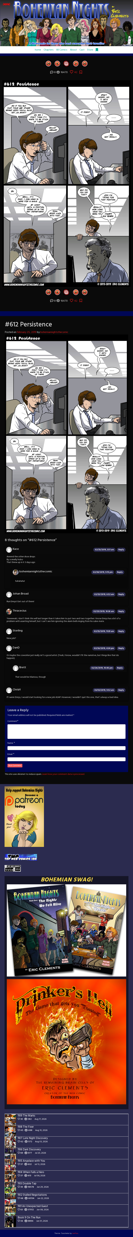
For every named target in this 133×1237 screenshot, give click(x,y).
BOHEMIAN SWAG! (66, 880)
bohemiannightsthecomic (54, 332)
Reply (121, 549)
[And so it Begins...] (48, 63)
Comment (12, 721)
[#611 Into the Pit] (57, 63)
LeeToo (75, 1233)
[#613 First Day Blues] (76, 63)
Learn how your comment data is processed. (63, 774)
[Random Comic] (66, 63)
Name (10, 743)
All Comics (61, 50)
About (73, 50)
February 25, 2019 (26, 332)
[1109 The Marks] (85, 63)
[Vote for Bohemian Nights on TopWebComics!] (21, 857)
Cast (82, 50)
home (38, 50)
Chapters (49, 50)
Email (9, 754)
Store (90, 50)
